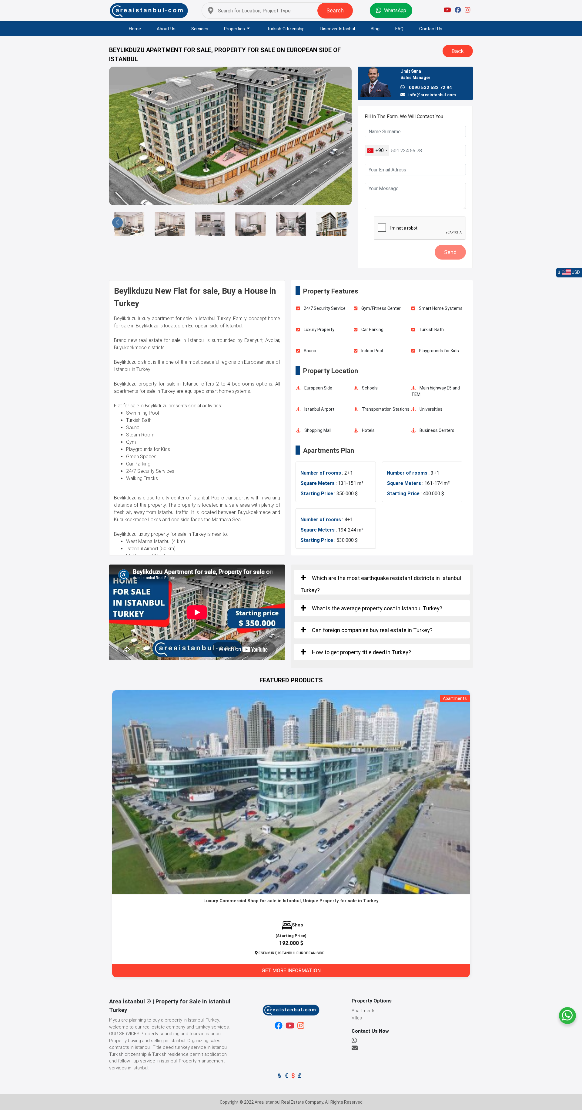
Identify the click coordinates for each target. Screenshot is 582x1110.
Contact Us (430, 28)
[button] (343, 222)
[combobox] (377, 150)
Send (450, 252)
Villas (357, 1018)
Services (199, 28)
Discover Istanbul (337, 28)
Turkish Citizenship (286, 28)
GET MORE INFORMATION (291, 970)
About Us (166, 28)
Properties (234, 28)
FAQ (399, 28)
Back (458, 51)
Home (135, 28)
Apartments (364, 1010)
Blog (375, 28)
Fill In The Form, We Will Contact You (404, 116)
